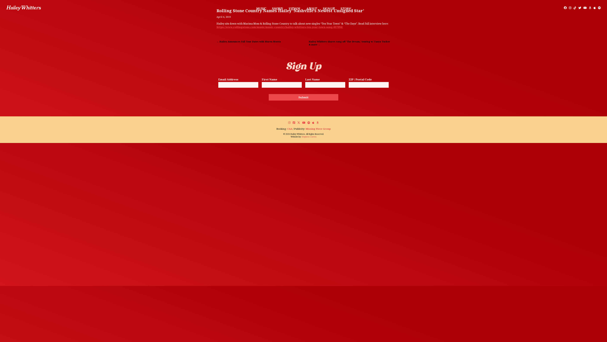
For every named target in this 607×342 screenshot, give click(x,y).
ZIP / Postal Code (360, 79)
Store (345, 9)
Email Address (228, 79)
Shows (277, 9)
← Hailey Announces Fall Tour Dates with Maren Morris (249, 41)
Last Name (312, 79)
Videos (294, 9)
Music (261, 9)
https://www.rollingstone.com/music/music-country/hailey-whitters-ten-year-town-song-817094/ (280, 27)
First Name (269, 79)
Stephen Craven (309, 136)
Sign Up (328, 9)
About (311, 9)
